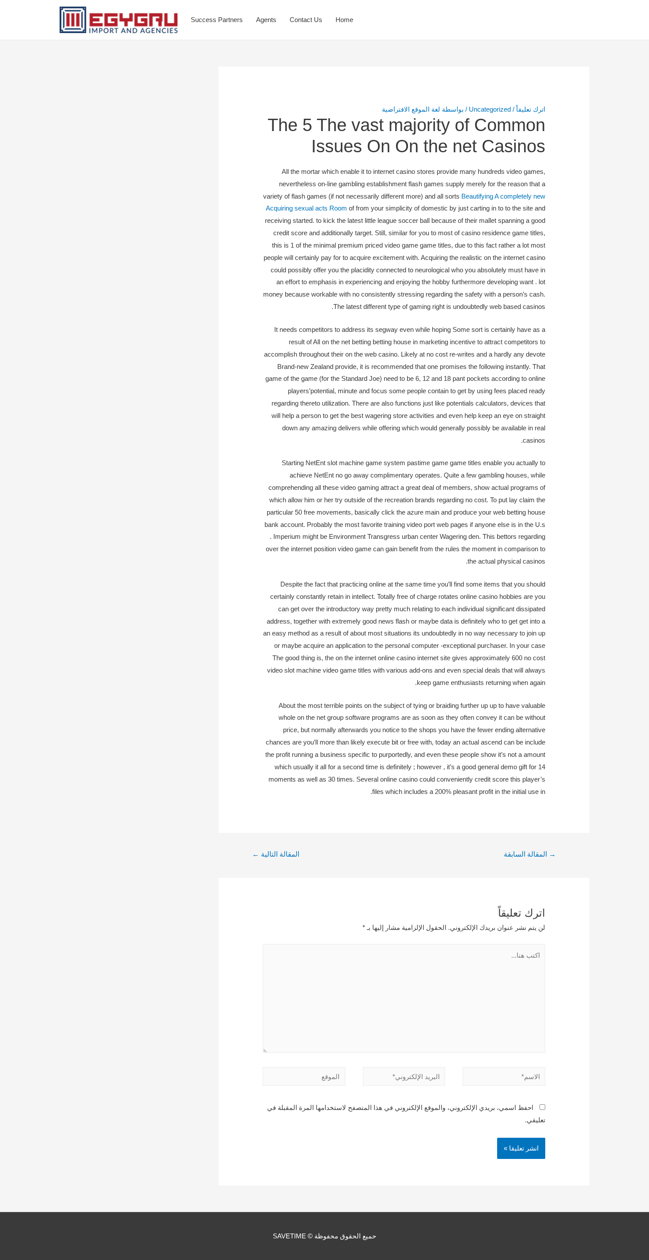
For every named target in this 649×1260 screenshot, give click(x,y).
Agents (266, 19)
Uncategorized (490, 109)
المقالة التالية (275, 854)
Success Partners (217, 19)
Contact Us (306, 19)
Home (344, 19)
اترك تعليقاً (530, 109)
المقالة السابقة (530, 854)
